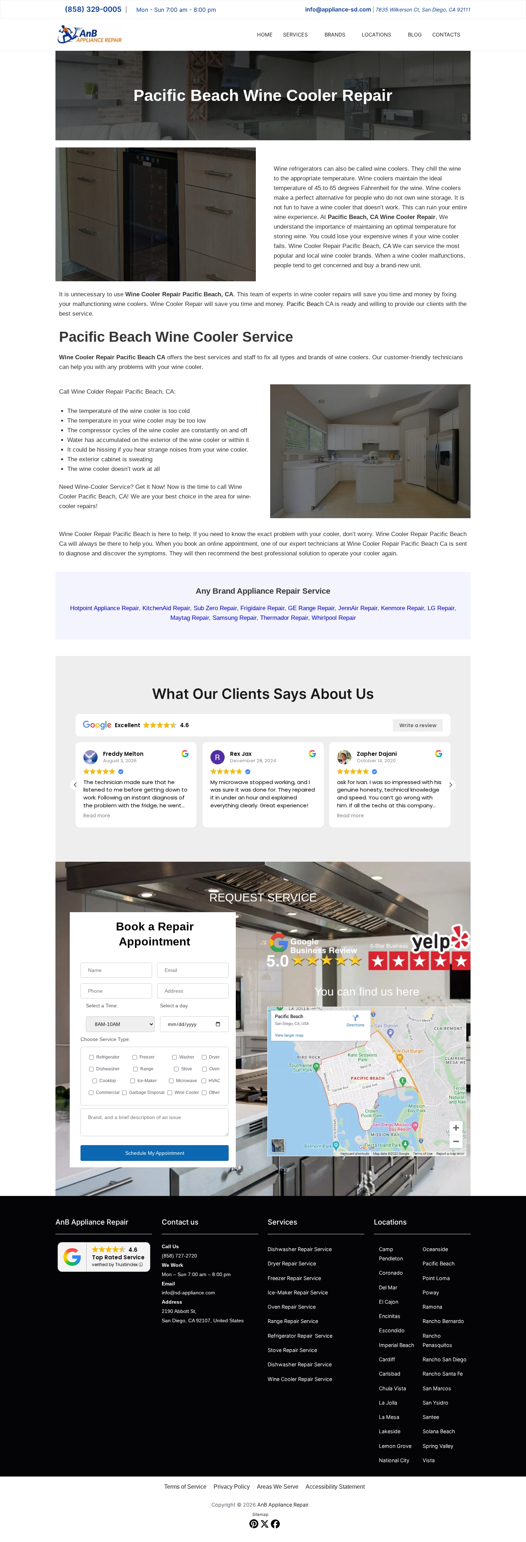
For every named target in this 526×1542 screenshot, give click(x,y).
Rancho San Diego (445, 1359)
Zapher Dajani (377, 754)
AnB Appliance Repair (282, 1505)
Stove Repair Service (292, 1350)
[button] (450, 784)
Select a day (174, 1005)
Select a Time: (102, 1005)
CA (387, 246)
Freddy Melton (123, 754)
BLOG (415, 34)
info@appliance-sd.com (338, 9)
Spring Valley (438, 1446)
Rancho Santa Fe (443, 1374)
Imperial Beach (396, 1345)
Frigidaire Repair (262, 608)
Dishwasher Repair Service (300, 1249)
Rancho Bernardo (443, 1321)
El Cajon (388, 1302)
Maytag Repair (189, 617)
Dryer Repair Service (292, 1263)
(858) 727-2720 (179, 1256)
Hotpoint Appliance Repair (104, 608)
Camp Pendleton (391, 1253)
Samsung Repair (235, 617)
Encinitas (389, 1316)
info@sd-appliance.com (188, 1292)
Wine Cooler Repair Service (300, 1379)
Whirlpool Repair (334, 617)
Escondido (392, 1330)
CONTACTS (446, 34)
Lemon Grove (395, 1446)
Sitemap (260, 1514)
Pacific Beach (305, 304)
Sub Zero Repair (215, 608)
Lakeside (389, 1431)
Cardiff (387, 1359)
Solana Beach (439, 1431)
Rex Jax (241, 754)
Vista (429, 1460)
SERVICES (295, 34)
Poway (431, 1292)
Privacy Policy (232, 1487)
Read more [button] (96, 816)
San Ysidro (435, 1403)
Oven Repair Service (292, 1307)
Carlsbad (389, 1374)
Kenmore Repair (402, 608)
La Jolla (388, 1403)
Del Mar (388, 1287)
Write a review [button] (418, 725)
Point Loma (436, 1278)
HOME (265, 34)
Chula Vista (392, 1388)
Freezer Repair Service (294, 1278)
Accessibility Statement (335, 1487)
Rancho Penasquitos (437, 1340)
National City (394, 1460)
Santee (431, 1417)
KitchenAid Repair (166, 608)
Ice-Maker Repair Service (298, 1292)
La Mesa (389, 1417)
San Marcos (437, 1388)
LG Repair (441, 608)
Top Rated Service (118, 1257)
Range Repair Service (293, 1321)
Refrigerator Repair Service (300, 1336)
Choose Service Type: (105, 1039)
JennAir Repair (358, 608)
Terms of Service (185, 1487)
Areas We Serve (277, 1487)
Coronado (391, 1273)
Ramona (432, 1307)
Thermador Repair (284, 617)
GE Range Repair (311, 608)
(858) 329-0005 (93, 9)
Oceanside (435, 1249)
